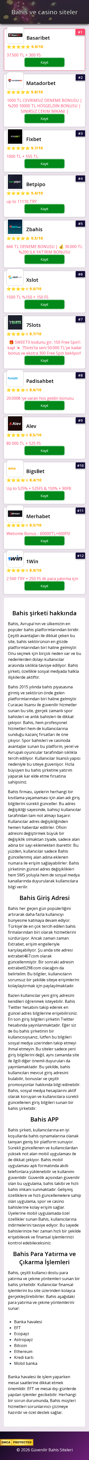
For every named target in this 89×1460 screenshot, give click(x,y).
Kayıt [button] (44, 62)
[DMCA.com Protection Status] (16, 1444)
